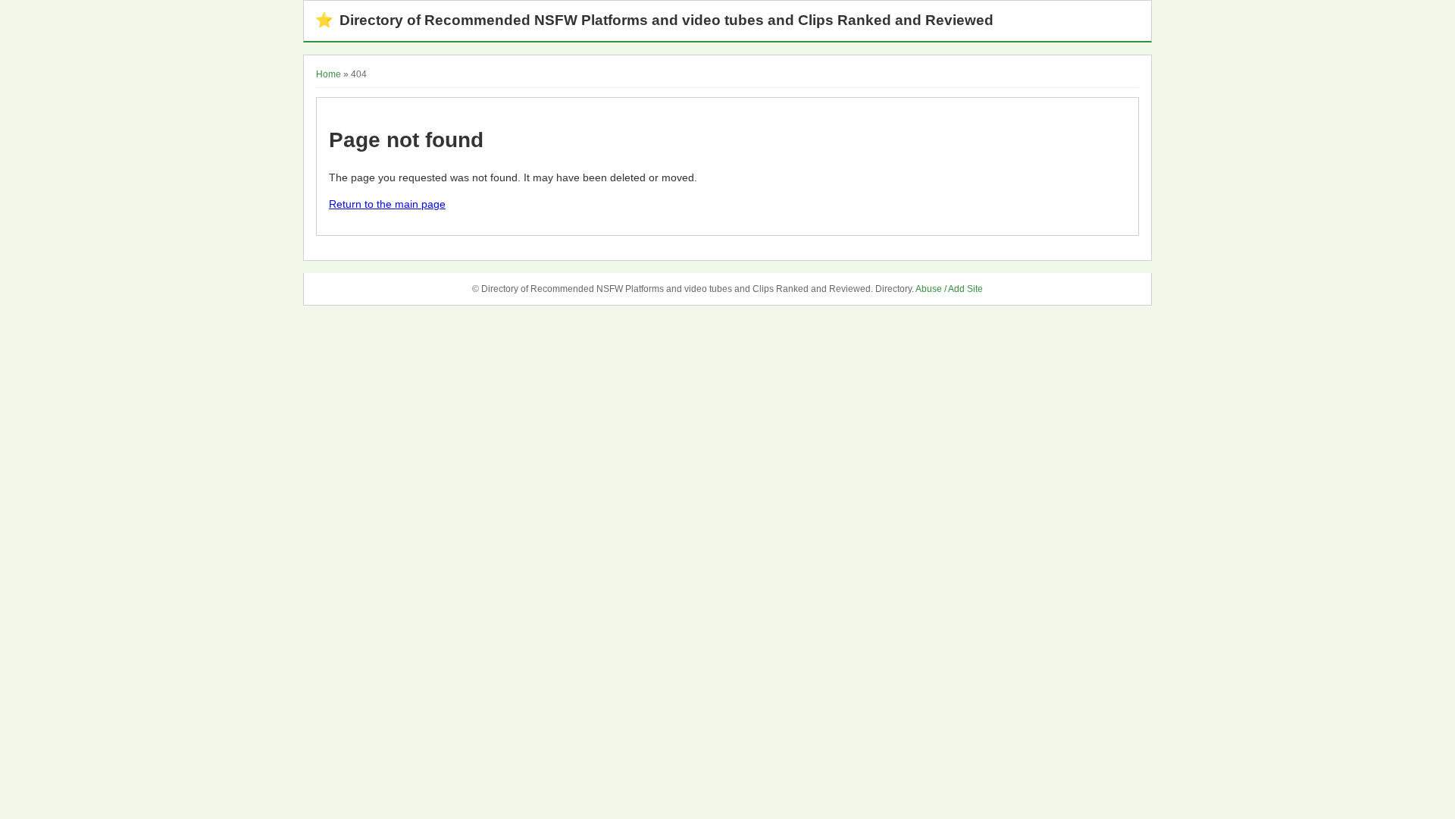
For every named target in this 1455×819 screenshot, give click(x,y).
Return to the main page (387, 204)
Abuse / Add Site (949, 289)
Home (328, 74)
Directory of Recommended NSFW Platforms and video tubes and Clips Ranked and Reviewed (654, 20)
